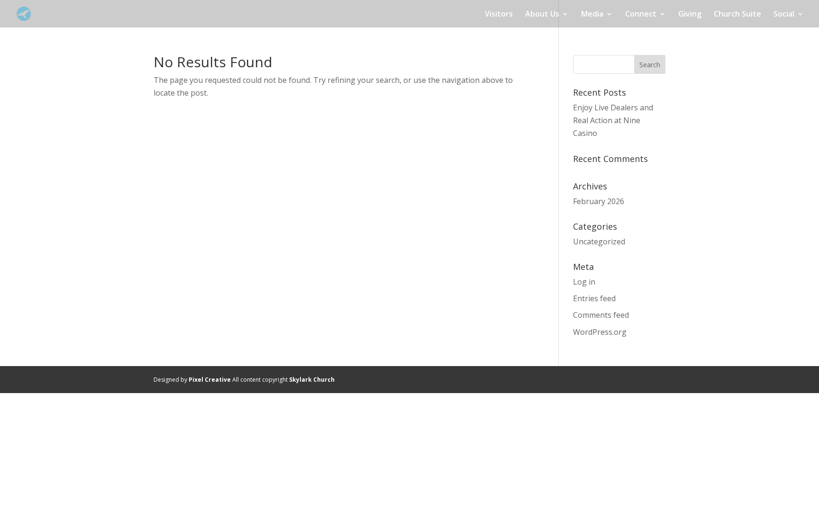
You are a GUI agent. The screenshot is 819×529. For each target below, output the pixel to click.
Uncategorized (599, 241)
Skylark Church (312, 380)
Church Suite (737, 14)
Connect (640, 14)
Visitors (499, 14)
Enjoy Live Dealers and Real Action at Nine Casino (613, 120)
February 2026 (598, 201)
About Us (542, 14)
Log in (584, 282)
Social (784, 14)
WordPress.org (600, 332)
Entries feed (594, 298)
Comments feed (601, 315)
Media (592, 14)
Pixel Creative (210, 380)
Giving (689, 14)
